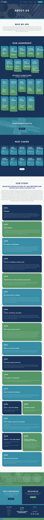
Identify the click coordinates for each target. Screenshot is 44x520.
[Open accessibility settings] (1, 518)
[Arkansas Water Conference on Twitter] (36, 514)
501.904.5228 (35, 509)
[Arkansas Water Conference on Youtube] (38, 514)
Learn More (11, 498)
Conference (9, 510)
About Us (9, 508)
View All (22, 169)
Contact (9, 515)
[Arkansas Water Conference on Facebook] (31, 514)
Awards (9, 513)
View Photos (22, 128)
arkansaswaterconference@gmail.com (36, 508)
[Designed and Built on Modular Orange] (41, 518)
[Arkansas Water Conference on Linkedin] (34, 514)
